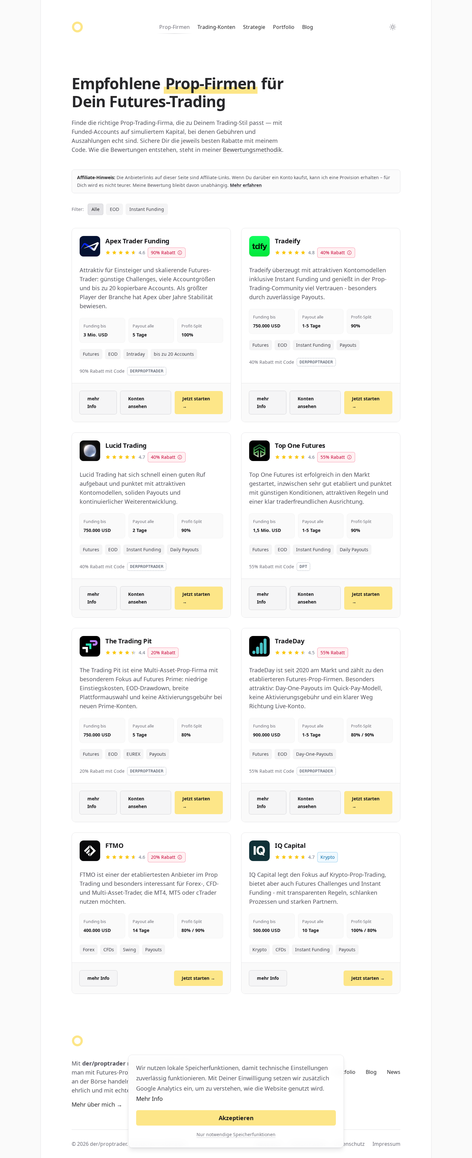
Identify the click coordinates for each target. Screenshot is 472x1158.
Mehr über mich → (97, 1104)
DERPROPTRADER (146, 371)
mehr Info (93, 402)
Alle (96, 209)
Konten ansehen (137, 402)
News (393, 1071)
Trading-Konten (216, 26)
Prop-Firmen (174, 26)
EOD (114, 209)
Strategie (254, 26)
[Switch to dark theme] (392, 27)
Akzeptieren (236, 1118)
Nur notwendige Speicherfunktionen (236, 1134)
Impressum (386, 1143)
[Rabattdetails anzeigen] (179, 252)
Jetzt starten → (196, 402)
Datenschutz (349, 1143)
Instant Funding (146, 209)
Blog (307, 26)
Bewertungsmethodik (252, 149)
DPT (303, 566)
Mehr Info (149, 1098)
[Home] (77, 27)
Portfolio (283, 26)
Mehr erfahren (246, 185)
